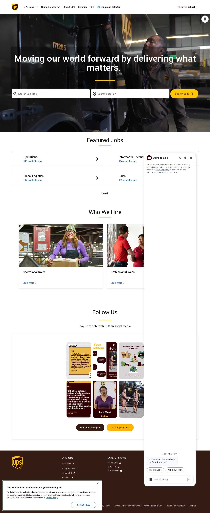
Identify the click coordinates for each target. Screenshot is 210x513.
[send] (189, 479)
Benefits (82, 7)
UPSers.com (113, 471)
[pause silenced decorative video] (205, 19)
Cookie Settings (83, 505)
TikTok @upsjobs (120, 427)
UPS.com (112, 467)
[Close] (98, 483)
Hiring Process (68, 468)
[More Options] (151, 479)
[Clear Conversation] (180, 158)
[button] (105, 193)
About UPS (69, 7)
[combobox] (51, 93)
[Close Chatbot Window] (191, 158)
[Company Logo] (15, 7)
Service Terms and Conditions (127, 506)
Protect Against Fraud (175, 506)
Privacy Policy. (52, 498)
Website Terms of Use (152, 506)
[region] (170, 318)
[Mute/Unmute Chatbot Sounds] (185, 158)
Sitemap (192, 506)
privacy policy (162, 170)
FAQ (92, 7)
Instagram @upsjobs (90, 427)
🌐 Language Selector (108, 7)
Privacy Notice (104, 506)
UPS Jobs (66, 463)
